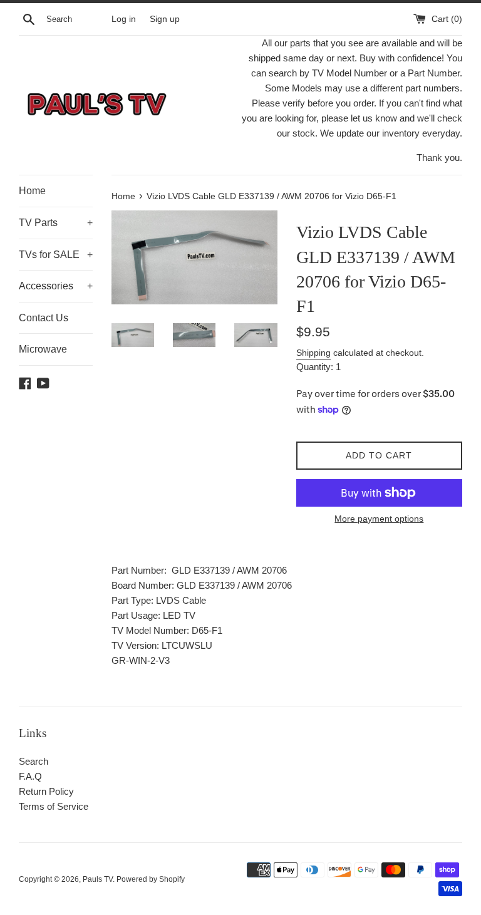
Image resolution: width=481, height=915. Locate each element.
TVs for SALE (56, 254)
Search (33, 761)
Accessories (56, 286)
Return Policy (46, 791)
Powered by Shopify (150, 879)
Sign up (165, 19)
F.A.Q (30, 776)
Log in (123, 19)
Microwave (43, 349)
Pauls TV (98, 879)
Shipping (313, 353)
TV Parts (56, 222)
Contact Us (43, 318)
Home (32, 190)
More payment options (378, 519)
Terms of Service (53, 806)
